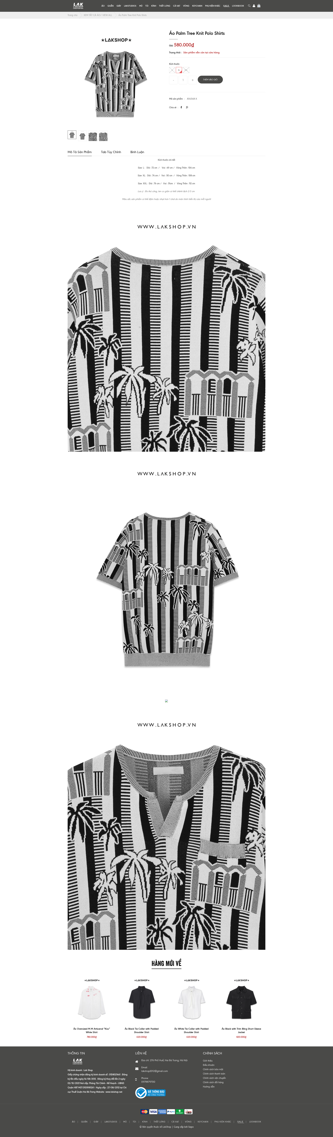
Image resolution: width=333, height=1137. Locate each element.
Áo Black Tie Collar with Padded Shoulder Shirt (142, 1030)
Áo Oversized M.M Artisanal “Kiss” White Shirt (91, 1030)
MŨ (140, 6)
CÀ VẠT (176, 6)
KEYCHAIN (197, 6)
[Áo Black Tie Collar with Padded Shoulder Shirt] (142, 1000)
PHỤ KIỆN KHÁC (212, 6)
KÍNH (153, 6)
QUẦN (111, 6)
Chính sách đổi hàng (213, 1082)
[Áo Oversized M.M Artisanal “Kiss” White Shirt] (92, 1000)
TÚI (146, 6)
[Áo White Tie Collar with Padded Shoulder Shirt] (191, 1000)
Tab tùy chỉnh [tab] (111, 152)
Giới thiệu (207, 1060)
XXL (186, 70)
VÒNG (186, 6)
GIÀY (119, 6)
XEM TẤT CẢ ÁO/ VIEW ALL (98, 15)
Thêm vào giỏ (210, 79)
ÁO (103, 6)
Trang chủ (72, 15)
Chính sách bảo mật (213, 1069)
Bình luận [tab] (137, 152)
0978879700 (148, 1081)
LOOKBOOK (238, 6)
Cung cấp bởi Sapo (184, 1127)
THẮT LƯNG (164, 6)
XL (179, 70)
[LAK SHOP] (78, 6)
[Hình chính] (116, 79)
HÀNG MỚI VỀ (166, 962)
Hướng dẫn (209, 1086)
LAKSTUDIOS (130, 6)
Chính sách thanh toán (214, 1073)
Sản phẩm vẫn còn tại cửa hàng (201, 52)
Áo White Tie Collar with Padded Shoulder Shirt (191, 1030)
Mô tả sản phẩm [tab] (80, 152)
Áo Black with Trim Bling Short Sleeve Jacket (241, 1030)
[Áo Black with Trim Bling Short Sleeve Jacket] (241, 1000)
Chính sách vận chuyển (214, 1078)
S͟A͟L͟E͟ (226, 6)
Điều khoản (208, 1065)
